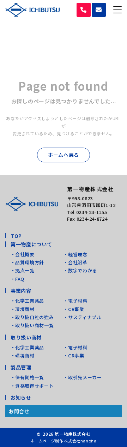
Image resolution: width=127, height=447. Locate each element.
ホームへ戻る (63, 154)
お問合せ (19, 411)
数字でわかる (82, 270)
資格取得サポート (34, 385)
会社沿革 (77, 262)
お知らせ (21, 397)
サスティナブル (85, 317)
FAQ (19, 279)
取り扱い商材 (26, 337)
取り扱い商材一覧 (34, 325)
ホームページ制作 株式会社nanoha (63, 440)
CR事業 (76, 309)
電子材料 (77, 300)
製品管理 (21, 367)
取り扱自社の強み (34, 317)
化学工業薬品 (29, 300)
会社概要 (25, 254)
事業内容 (21, 290)
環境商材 (25, 309)
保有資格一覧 (29, 377)
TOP (16, 235)
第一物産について (31, 244)
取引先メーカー (85, 377)
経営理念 (77, 254)
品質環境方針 (29, 262)
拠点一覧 (25, 270)
